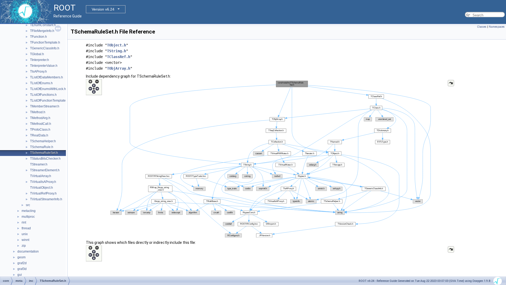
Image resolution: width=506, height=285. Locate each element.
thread (26, 228)
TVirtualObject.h (41, 187)
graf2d (22, 263)
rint (24, 222)
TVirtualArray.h (40, 176)
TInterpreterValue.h (43, 66)
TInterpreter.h (39, 60)
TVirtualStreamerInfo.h (46, 199)
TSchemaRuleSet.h (44, 153)
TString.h (116, 51)
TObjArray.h (118, 68)
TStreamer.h (38, 164)
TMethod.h (37, 112)
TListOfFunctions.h (43, 95)
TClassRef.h (118, 57)
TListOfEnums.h (41, 83)
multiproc (28, 216)
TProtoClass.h (40, 129)
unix (25, 234)
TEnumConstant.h (43, 25)
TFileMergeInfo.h (42, 31)
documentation (28, 251)
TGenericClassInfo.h (44, 48)
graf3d (22, 269)
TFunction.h (38, 37)
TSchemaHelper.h (43, 141)
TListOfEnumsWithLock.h (48, 89)
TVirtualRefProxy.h (43, 193)
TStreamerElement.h (45, 170)
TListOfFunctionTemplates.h (50, 100)
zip (24, 246)
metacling (29, 211)
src (28, 205)
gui (19, 275)
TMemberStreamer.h (44, 106)
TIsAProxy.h (38, 71)
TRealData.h (39, 135)
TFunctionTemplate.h (45, 42)
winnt (25, 240)
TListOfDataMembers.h (46, 77)
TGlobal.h (37, 54)
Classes (481, 26)
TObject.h (116, 45)
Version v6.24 (103, 9)
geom (21, 257)
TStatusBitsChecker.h (45, 158)
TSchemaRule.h (41, 147)
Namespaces (497, 26)
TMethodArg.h (40, 118)
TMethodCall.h (40, 124)
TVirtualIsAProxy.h (43, 182)
